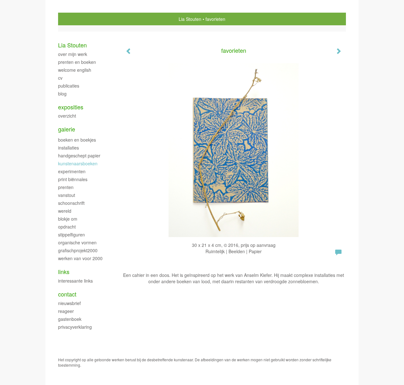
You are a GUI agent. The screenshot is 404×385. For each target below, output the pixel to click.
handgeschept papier (79, 155)
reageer (66, 311)
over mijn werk (72, 54)
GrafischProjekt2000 (78, 250)
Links (63, 272)
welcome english (74, 70)
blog (62, 93)
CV (60, 78)
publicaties (68, 85)
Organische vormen (77, 242)
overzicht (67, 116)
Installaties (68, 147)
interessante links (75, 281)
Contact (67, 294)
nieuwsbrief (69, 303)
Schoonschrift (71, 203)
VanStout (66, 195)
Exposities (70, 107)
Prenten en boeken (77, 62)
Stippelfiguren (71, 234)
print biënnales (72, 179)
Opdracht (67, 226)
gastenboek (69, 319)
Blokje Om (67, 219)
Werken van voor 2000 (80, 258)
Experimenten (72, 171)
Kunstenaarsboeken (78, 163)
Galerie (66, 129)
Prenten (66, 187)
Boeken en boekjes (77, 140)
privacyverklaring (75, 327)
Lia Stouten (190, 19)
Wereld (64, 211)
